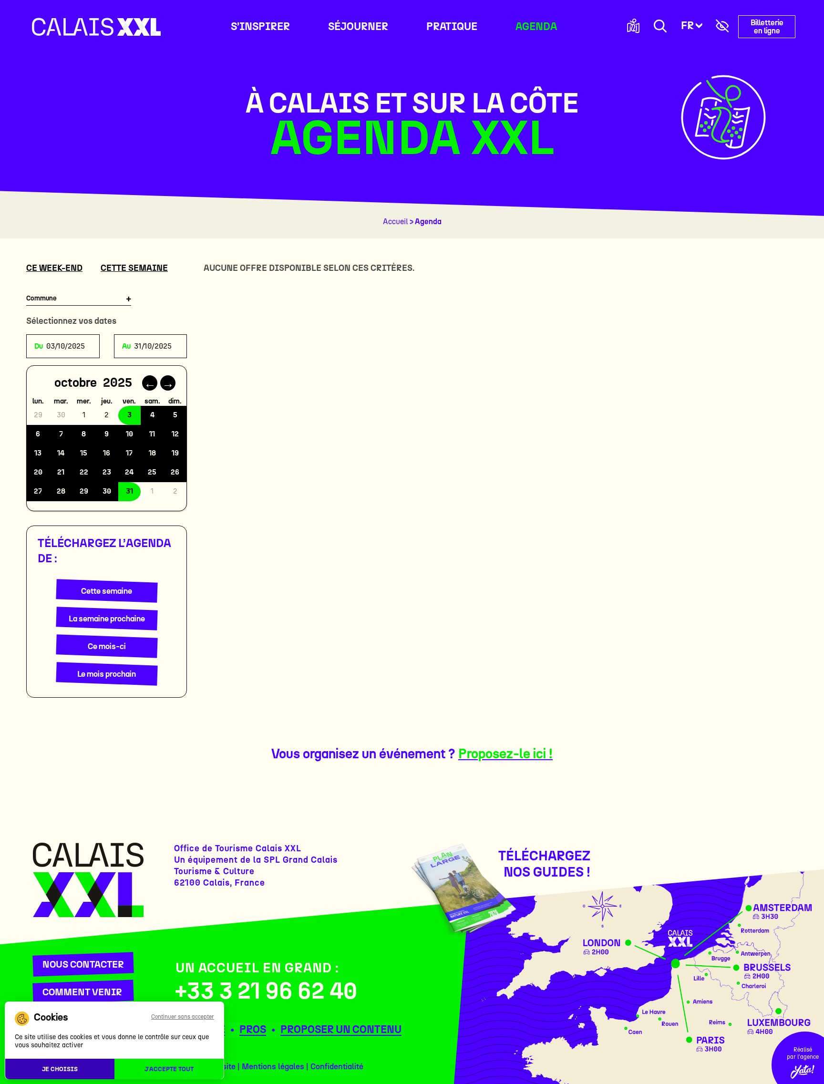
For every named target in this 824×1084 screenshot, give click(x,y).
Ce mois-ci (107, 646)
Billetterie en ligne (767, 26)
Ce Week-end (54, 268)
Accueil (395, 221)
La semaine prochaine (107, 618)
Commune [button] (41, 298)
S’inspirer (260, 26)
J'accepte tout (169, 1069)
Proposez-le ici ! (505, 753)
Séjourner (358, 26)
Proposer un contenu (341, 1029)
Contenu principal (203, 4)
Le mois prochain (106, 674)
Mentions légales (273, 1066)
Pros (252, 1029)
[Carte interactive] (633, 27)
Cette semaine (134, 268)
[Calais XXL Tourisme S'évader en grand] (96, 26)
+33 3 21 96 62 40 (266, 990)
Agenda (536, 26)
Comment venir (82, 992)
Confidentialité (336, 1066)
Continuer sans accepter (182, 1017)
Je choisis (60, 1069)
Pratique (451, 26)
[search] (660, 27)
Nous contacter (83, 964)
